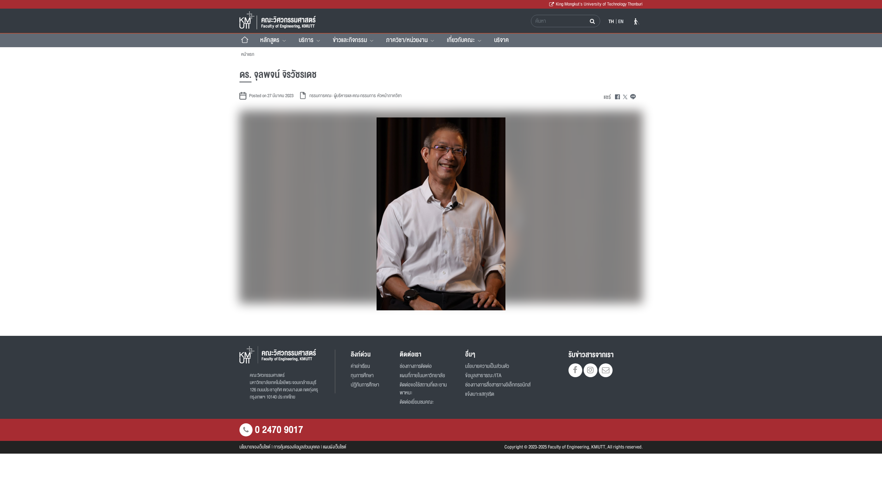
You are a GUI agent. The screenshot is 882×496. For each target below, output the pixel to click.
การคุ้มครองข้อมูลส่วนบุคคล (297, 447)
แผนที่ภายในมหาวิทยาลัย (422, 375)
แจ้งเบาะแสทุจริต (479, 394)
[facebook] (575, 370)
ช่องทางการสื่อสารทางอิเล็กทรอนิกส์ (498, 385)
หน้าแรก (247, 54)
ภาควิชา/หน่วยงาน (407, 40)
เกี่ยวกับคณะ (461, 40)
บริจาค (501, 40)
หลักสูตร (269, 40)
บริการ (306, 40)
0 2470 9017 (279, 430)
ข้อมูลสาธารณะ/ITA (483, 375)
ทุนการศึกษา (362, 375)
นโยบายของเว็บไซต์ (254, 447)
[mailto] (606, 370)
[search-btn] (593, 21)
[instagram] (590, 370)
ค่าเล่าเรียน (360, 366)
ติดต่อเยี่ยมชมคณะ (417, 402)
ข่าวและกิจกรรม (350, 40)
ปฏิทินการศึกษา (365, 385)
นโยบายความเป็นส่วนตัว (487, 366)
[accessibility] (637, 22)
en (621, 21)
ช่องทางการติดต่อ (416, 366)
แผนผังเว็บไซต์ (334, 447)
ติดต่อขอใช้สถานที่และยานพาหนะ (423, 389)
